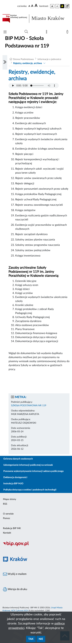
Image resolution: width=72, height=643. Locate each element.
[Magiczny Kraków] (36, 561)
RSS (5, 504)
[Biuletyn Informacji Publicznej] (36, 546)
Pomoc (6, 518)
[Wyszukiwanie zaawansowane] (26, 31)
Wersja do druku (17, 589)
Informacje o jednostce (49, 59)
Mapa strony (9, 499)
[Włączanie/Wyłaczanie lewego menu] (5, 62)
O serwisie (8, 514)
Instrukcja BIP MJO (13, 483)
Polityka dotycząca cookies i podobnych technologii (29, 490)
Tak (30, 639)
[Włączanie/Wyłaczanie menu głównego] (5, 32)
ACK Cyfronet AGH (19, 611)
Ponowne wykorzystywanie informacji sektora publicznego (33, 471)
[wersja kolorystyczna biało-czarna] (57, 6)
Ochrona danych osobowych (18, 459)
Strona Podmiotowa (23, 59)
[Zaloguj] (67, 32)
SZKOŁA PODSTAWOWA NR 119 (28, 405)
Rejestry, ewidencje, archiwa (27, 63)
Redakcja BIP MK (12, 528)
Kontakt (7, 533)
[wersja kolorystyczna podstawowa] (52, 6)
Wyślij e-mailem (16, 574)
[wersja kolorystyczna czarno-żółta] (62, 6)
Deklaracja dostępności (15, 477)
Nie (41, 639)
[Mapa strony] (47, 32)
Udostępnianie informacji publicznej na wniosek (28, 465)
